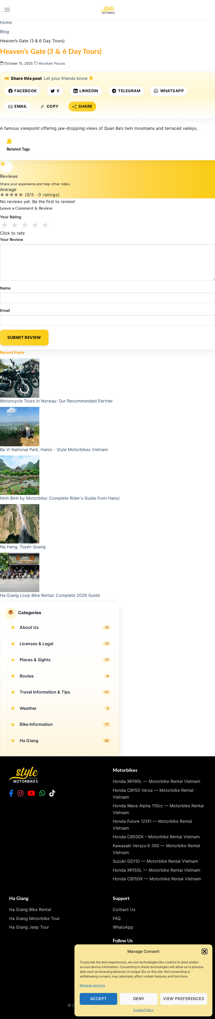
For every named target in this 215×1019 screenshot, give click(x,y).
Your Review (11, 239)
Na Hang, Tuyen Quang (23, 546)
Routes (27, 676)
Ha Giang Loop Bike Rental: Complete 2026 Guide (50, 595)
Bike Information (36, 724)
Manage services (92, 985)
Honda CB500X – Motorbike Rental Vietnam (156, 836)
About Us (29, 627)
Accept (98, 998)
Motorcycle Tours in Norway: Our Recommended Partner (56, 401)
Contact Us (124, 909)
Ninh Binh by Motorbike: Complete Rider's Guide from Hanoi (60, 498)
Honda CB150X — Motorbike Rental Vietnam (157, 878)
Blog (4, 31)
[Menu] (7, 9)
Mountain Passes (52, 63)
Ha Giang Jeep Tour (29, 927)
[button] (204, 951)
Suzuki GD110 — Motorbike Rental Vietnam (155, 861)
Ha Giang (29, 740)
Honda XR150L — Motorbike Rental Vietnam (156, 870)
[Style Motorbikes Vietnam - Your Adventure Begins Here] (107, 9)
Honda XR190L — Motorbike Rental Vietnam (156, 781)
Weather (28, 708)
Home (6, 22)
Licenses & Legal (36, 643)
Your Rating (10, 217)
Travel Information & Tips (45, 692)
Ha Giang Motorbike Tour (34, 918)
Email (5, 310)
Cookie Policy (143, 1010)
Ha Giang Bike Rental (30, 909)
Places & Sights (35, 659)
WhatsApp (123, 927)
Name (5, 288)
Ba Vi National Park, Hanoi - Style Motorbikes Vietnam (54, 449)
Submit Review (24, 337)
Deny (138, 998)
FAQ (117, 918)
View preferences (183, 998)
